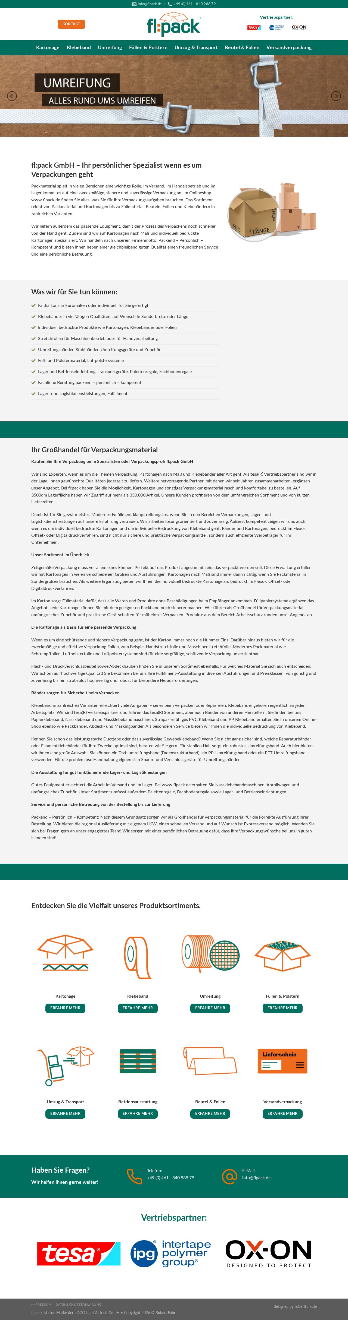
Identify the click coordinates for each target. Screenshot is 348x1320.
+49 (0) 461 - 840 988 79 (170, 1178)
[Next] (336, 96)
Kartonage (48, 47)
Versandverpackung (289, 47)
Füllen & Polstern (148, 47)
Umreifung (110, 47)
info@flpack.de (256, 1178)
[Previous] (12, 96)
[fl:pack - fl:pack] (174, 24)
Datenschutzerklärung (78, 1304)
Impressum (41, 1304)
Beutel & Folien (242, 47)
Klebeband (79, 47)
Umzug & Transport (196, 47)
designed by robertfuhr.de (295, 1307)
